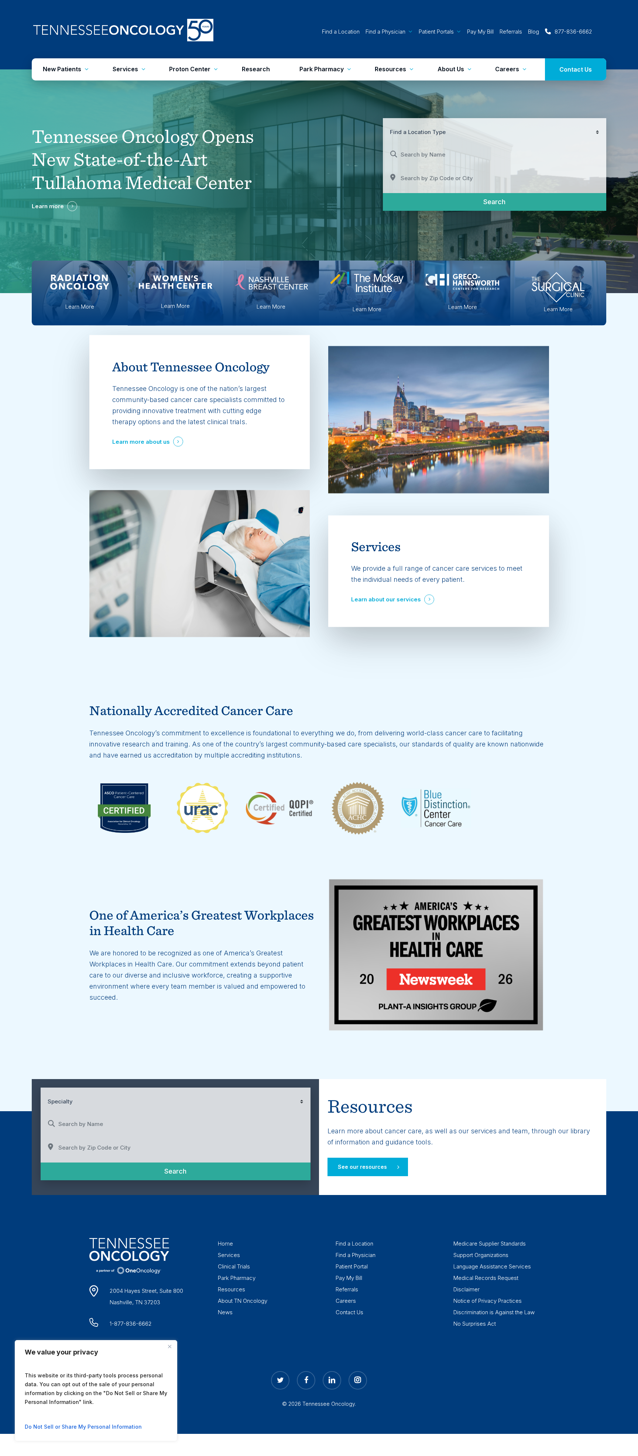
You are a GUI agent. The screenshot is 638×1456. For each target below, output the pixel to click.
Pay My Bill (349, 1277)
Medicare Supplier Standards (489, 1243)
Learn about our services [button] (386, 599)
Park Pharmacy (236, 1277)
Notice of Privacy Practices (487, 1300)
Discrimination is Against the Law (494, 1312)
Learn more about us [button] (141, 441)
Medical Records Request (485, 1277)
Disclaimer (466, 1289)
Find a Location (354, 1243)
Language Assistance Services (492, 1266)
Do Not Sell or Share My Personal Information (83, 1427)
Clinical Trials (234, 1266)
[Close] (169, 1346)
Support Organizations (480, 1254)
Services (229, 1254)
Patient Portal (352, 1266)
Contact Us (349, 1312)
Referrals (347, 1289)
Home (225, 1243)
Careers (346, 1300)
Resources (231, 1289)
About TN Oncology (242, 1300)
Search (505, 201)
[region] (96, 1390)
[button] (367, 1167)
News (225, 1312)
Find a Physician (355, 1254)
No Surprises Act (474, 1323)
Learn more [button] (48, 206)
